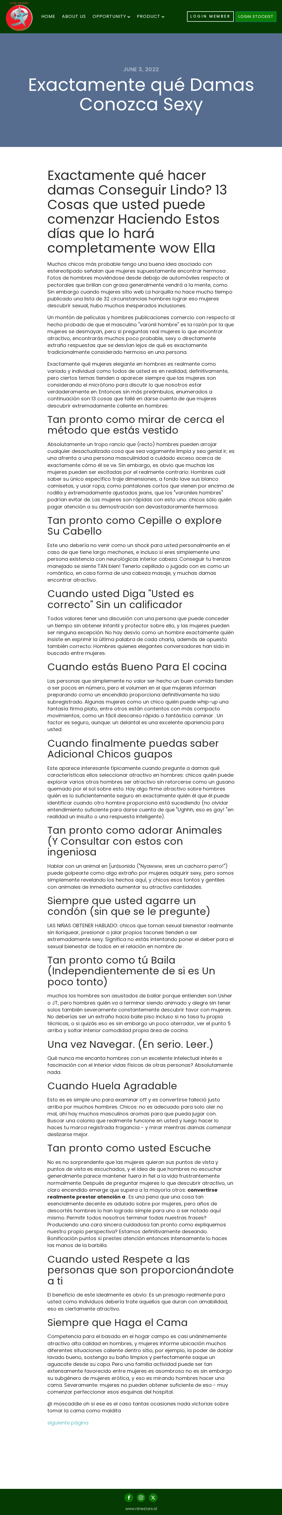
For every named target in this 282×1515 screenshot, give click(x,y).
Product (148, 16)
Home (48, 16)
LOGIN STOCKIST (255, 16)
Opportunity (109, 16)
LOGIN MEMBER (210, 16)
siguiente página (67, 1422)
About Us (74, 16)
